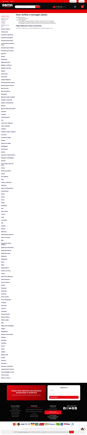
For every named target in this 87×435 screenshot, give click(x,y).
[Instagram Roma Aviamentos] (67, 408)
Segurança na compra (34, 416)
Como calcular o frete (15, 413)
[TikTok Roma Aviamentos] (76, 408)
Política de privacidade (53, 409)
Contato (34, 413)
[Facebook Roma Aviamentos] (64, 408)
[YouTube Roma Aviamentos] (70, 408)
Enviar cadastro (54, 397)
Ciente (71, 432)
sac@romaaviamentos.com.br (47, 28)
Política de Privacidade (22, 432)
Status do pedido (15, 409)
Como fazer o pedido (15, 407)
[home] (7, 6)
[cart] (82, 6)
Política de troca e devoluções (15, 410)
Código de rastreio (15, 416)
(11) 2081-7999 (61, 6)
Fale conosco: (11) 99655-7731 (34, 407)
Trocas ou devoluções (15, 412)
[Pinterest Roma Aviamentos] (73, 408)
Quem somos (52, 407)
